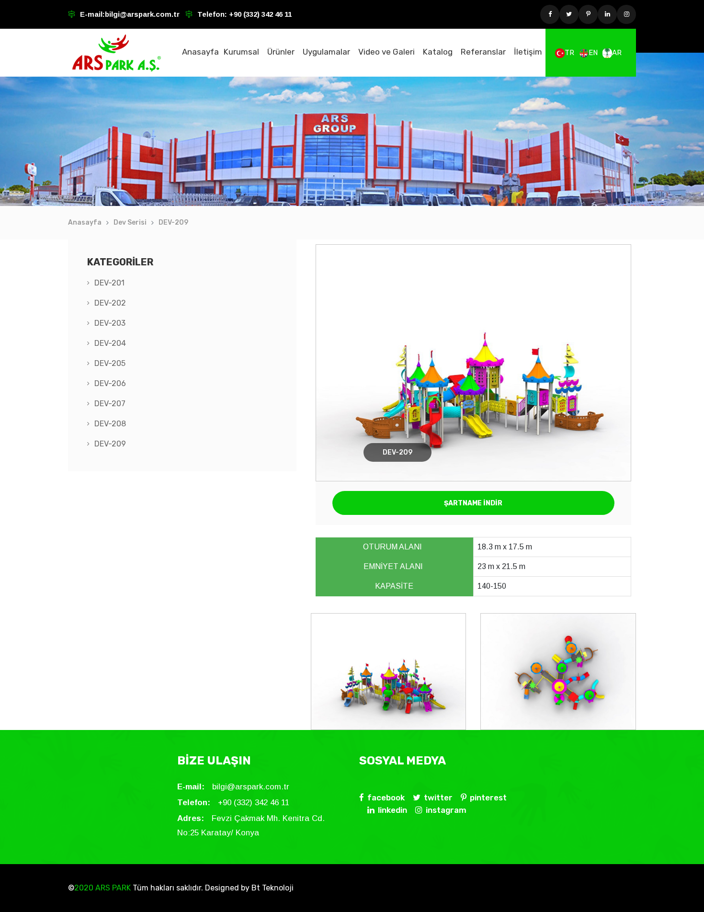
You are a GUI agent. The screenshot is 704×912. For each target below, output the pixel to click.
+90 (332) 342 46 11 (259, 14)
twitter (438, 797)
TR (569, 52)
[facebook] (549, 14)
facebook (386, 797)
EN (593, 52)
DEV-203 (109, 323)
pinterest (488, 797)
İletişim (528, 52)
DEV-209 (173, 222)
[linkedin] (607, 14)
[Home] (116, 53)
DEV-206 (110, 383)
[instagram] (626, 14)
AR (617, 52)
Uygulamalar (326, 52)
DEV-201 (109, 282)
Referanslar (483, 52)
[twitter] (569, 14)
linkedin (392, 810)
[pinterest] (588, 14)
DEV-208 (110, 423)
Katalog (438, 52)
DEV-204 (110, 343)
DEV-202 (110, 303)
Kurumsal (241, 52)
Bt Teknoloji (272, 887)
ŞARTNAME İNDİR (473, 503)
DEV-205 (109, 363)
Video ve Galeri (386, 52)
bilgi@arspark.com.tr (142, 14)
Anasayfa (200, 52)
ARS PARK (112, 887)
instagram (446, 810)
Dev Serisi (130, 222)
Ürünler (281, 52)
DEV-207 (109, 403)
